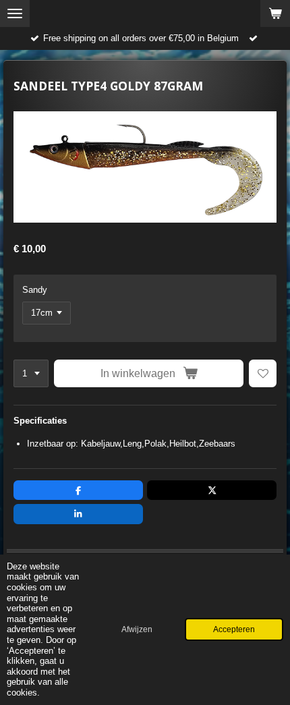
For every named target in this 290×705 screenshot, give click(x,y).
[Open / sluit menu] (15, 13)
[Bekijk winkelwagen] (275, 13)
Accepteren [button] (234, 629)
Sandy (34, 290)
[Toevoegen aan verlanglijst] (263, 373)
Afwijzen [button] (136, 629)
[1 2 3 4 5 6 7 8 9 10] (31, 373)
